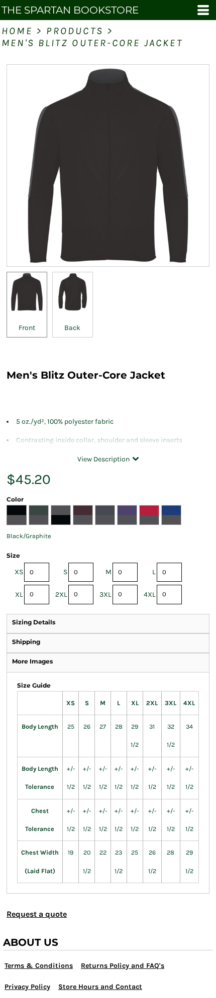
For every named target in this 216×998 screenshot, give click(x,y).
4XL (150, 594)
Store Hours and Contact (100, 986)
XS (19, 572)
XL (19, 594)
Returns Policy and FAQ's (122, 965)
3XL (105, 594)
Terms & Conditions (39, 965)
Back (72, 327)
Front (27, 327)
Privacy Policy (27, 986)
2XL (61, 594)
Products (74, 31)
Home (17, 31)
